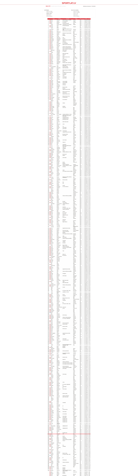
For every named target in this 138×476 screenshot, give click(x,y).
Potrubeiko (58, 304)
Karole (58, 236)
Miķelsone (58, 425)
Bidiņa (58, 239)
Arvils (52, 54)
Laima (52, 469)
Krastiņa (58, 379)
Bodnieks (58, 133)
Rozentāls (58, 305)
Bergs (58, 346)
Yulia (51, 378)
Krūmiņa (58, 249)
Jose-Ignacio (53, 256)
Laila (51, 332)
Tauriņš (58, 302)
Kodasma (58, 313)
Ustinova (58, 470)
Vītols (57, 211)
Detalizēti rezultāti (54, 6)
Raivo (52, 219)
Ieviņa (58, 205)
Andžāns (58, 136)
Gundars (52, 242)
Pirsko (58, 171)
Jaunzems (58, 173)
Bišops (58, 419)
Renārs (52, 117)
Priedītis (58, 87)
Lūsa (57, 134)
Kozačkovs (58, 55)
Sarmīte (52, 283)
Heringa (58, 374)
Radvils (58, 200)
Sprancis (58, 430)
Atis (51, 175)
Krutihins (58, 217)
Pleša (57, 318)
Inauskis (58, 71)
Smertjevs (58, 225)
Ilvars (52, 85)
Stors (57, 366)
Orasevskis (58, 76)
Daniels (52, 221)
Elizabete (52, 317)
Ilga (51, 386)
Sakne (58, 35)
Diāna (52, 295)
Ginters (52, 134)
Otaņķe (58, 282)
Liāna (52, 404)
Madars (52, 420)
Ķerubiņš (58, 247)
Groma (58, 412)
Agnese (52, 398)
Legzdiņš (58, 310)
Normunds (52, 107)
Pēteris (52, 41)
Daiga (52, 278)
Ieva (51, 263)
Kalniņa (58, 230)
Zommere (58, 283)
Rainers (52, 46)
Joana (52, 245)
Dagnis (52, 154)
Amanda (52, 399)
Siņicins (58, 21)
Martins (52, 148)
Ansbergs (58, 147)
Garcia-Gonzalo (59, 256)
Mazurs (58, 175)
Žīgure (58, 464)
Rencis (58, 142)
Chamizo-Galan (59, 24)
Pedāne (58, 267)
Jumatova (58, 56)
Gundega (52, 39)
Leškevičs (58, 376)
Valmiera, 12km (49, 13)
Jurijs (51, 104)
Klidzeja (58, 360)
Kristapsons (58, 61)
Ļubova (52, 427)
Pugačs (58, 128)
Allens (58, 107)
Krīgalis (58, 330)
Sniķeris (58, 387)
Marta (52, 337)
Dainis (52, 25)
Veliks (58, 241)
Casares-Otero (59, 165)
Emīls (52, 211)
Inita (51, 360)
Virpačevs (58, 246)
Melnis (58, 437)
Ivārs (51, 437)
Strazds (58, 311)
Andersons (58, 74)
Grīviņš (58, 238)
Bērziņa (58, 431)
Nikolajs (52, 316)
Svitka (58, 195)
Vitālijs (52, 273)
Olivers (52, 368)
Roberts (52, 193)
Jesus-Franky (53, 114)
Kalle (51, 312)
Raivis (52, 238)
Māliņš (58, 27)
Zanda (52, 367)
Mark (52, 319)
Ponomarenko (59, 429)
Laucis (58, 180)
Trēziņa (58, 149)
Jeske (57, 218)
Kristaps (52, 128)
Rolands (52, 113)
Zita (51, 342)
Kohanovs (58, 301)
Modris (52, 250)
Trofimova (58, 288)
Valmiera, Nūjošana (49, 16)
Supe (57, 122)
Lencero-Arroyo (59, 203)
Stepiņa (58, 265)
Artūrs (52, 26)
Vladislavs (52, 395)
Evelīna (52, 196)
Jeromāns (58, 157)
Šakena (58, 384)
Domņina (58, 97)
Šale (57, 144)
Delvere (58, 469)
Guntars (52, 71)
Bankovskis (58, 253)
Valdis (52, 155)
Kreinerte (58, 342)
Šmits (57, 154)
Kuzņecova (58, 124)
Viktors (52, 419)
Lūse (57, 70)
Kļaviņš (58, 75)
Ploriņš (58, 193)
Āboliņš (58, 63)
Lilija (51, 179)
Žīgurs (58, 463)
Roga (57, 83)
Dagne (52, 249)
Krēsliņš (58, 240)
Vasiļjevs (58, 117)
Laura (52, 229)
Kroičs (58, 109)
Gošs (57, 65)
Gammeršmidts (59, 130)
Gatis (52, 201)
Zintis (52, 158)
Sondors (58, 254)
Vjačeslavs (52, 106)
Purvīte (58, 424)
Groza (58, 222)
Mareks (52, 98)
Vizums (58, 191)
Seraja (58, 466)
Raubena (58, 415)
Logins (58, 201)
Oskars (52, 58)
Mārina (58, 398)
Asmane (58, 386)
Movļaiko (58, 257)
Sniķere (58, 408)
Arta (51, 424)
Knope (58, 467)
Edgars (52, 216)
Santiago (52, 151)
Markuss (52, 428)
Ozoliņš (58, 33)
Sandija (52, 84)
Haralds (52, 110)
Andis (52, 35)
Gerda (52, 423)
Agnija (52, 81)
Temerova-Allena (59, 307)
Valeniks (58, 106)
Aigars (52, 153)
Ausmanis (58, 166)
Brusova (58, 294)
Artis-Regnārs (53, 333)
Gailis (57, 210)
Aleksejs (52, 338)
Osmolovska (59, 442)
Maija (52, 145)
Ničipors (58, 34)
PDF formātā (59, 6)
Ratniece (58, 458)
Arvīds (52, 440)
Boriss (52, 393)
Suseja (58, 441)
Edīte (51, 325)
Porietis (58, 327)
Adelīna (52, 385)
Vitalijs (52, 344)
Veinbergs (58, 383)
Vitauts (52, 180)
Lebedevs (58, 187)
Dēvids (52, 61)
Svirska (58, 60)
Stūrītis (58, 125)
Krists (52, 21)
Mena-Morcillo (59, 151)
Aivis (51, 112)
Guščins (58, 393)
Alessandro (52, 348)
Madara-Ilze (53, 350)
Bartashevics (59, 447)
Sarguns (58, 185)
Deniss (52, 217)
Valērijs (52, 259)
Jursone (58, 229)
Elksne (58, 233)
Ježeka (58, 356)
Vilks (57, 358)
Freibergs (58, 52)
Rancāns (58, 163)
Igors (52, 120)
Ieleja (57, 369)
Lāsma (52, 192)
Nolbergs (58, 156)
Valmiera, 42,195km (49, 11)
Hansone (58, 396)
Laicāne (58, 73)
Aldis (51, 430)
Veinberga (58, 317)
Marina (52, 56)
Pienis (58, 219)
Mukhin (58, 29)
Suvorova (58, 121)
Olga (51, 60)
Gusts (52, 62)
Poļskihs (58, 377)
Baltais (58, 438)
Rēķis (57, 221)
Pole (57, 167)
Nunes (58, 30)
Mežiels (58, 23)
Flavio (52, 30)
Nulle (57, 138)
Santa (52, 457)
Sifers (58, 143)
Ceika (57, 332)
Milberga (58, 361)
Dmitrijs (52, 34)
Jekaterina (52, 336)
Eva (51, 408)
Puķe (57, 100)
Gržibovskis (58, 92)
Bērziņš (58, 224)
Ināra (52, 70)
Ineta (52, 431)
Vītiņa (58, 320)
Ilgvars (52, 207)
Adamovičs (58, 37)
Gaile (57, 89)
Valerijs (52, 279)
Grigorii (52, 29)
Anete (52, 274)
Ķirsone (58, 474)
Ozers (58, 266)
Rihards (52, 63)
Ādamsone (58, 81)
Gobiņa (58, 208)
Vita (51, 258)
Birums (58, 47)
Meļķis (58, 42)
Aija (51, 272)
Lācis (57, 194)
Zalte (57, 270)
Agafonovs (58, 62)
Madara (52, 318)
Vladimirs (52, 136)
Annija (52, 208)
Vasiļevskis (58, 368)
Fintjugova (58, 427)
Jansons (58, 110)
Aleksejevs (58, 344)
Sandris (52, 254)
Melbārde (58, 385)
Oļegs (52, 202)
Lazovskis (58, 79)
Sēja (57, 359)
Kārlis (52, 59)
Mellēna (58, 373)
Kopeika (58, 105)
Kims (51, 143)
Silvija (52, 324)
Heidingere (58, 39)
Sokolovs (58, 261)
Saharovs (58, 139)
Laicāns (58, 250)
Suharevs (58, 158)
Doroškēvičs (59, 375)
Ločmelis (58, 153)
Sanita (52, 73)
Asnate (52, 80)
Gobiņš (58, 290)
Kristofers (52, 157)
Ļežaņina (58, 336)
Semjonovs (58, 316)
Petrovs (58, 382)
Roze (57, 137)
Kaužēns (58, 170)
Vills (57, 262)
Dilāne (58, 289)
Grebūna (58, 350)
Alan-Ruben (52, 203)
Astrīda (52, 417)
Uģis (51, 53)
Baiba (52, 287)
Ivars (51, 76)
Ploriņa (58, 337)
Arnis (52, 413)
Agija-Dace (52, 239)
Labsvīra (58, 228)
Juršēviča (58, 357)
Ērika (51, 275)
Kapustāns (58, 51)
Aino (51, 65)
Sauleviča (58, 416)
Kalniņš (58, 115)
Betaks (58, 303)
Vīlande (58, 418)
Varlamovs (58, 226)
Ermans (58, 440)
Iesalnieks (58, 213)
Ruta (51, 441)
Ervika (58, 324)
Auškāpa (58, 365)
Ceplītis (58, 159)
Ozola (58, 446)
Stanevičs (58, 127)
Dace (52, 186)
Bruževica (58, 274)
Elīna (51, 264)
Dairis (52, 133)
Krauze (58, 183)
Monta (52, 392)
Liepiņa (58, 392)
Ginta (52, 329)
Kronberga (58, 91)
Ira (51, 401)
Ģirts (51, 72)
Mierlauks (58, 362)
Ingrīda (52, 444)
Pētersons (58, 45)
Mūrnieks (58, 22)
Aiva (51, 373)
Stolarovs (58, 104)
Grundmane (58, 179)
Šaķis (57, 93)
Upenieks (58, 99)
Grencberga (58, 43)
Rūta (51, 230)
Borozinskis (58, 67)
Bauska (58, 192)
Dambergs (58, 90)
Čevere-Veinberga (58, 423)
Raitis (52, 92)
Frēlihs (58, 400)
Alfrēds (52, 200)
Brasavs (58, 44)
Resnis (58, 276)
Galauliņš (58, 212)
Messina (58, 348)
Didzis (52, 115)
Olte (57, 287)
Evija (51, 289)
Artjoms (52, 225)
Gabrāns (58, 150)
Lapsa (58, 367)
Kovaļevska (58, 186)
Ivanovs (58, 202)
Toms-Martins (53, 93)
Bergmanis (58, 85)
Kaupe (58, 231)
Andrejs (52, 87)
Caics (57, 129)
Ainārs (52, 82)
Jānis (51, 22)
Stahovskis (58, 141)
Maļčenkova (58, 321)
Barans (58, 209)
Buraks (58, 135)
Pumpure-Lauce (59, 325)
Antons (52, 377)
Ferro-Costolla (59, 114)
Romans (52, 187)
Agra (51, 369)
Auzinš (58, 112)
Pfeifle (58, 391)
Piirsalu (58, 455)
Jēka (57, 444)
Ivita (51, 144)
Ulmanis (58, 184)
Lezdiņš (58, 88)
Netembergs (59, 237)
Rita (51, 458)
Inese (52, 446)
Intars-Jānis (52, 366)
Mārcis (52, 37)
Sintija (52, 432)
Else (57, 80)
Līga (51, 335)
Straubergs (58, 82)
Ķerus (58, 108)
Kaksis (58, 255)
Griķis (58, 118)
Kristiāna (52, 167)
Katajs (58, 334)
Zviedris (58, 46)
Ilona (51, 361)
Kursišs (58, 113)
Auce (51, 356)
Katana (58, 439)
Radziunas (58, 50)
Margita (52, 309)
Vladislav (52, 429)
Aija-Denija (52, 149)
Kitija (51, 233)
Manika (58, 421)
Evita (51, 43)
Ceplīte (58, 264)
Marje (52, 455)
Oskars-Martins (53, 66)
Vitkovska (58, 295)
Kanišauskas (59, 38)
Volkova (58, 473)
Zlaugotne (58, 335)
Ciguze (58, 410)
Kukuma (58, 300)
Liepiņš (58, 164)
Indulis (52, 108)
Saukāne (58, 445)
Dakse (58, 278)
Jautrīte (52, 267)
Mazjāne (58, 349)
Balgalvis (58, 204)
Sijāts (57, 234)
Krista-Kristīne (53, 425)
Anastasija (52, 97)
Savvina (58, 299)
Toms (52, 246)
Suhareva (58, 178)
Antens (58, 216)
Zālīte (58, 475)
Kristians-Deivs (53, 284)
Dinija (52, 328)
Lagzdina (58, 309)
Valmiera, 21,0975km (49, 12)
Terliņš (58, 172)
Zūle (57, 449)
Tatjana (52, 124)
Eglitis (58, 66)
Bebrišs (58, 207)
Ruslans (52, 75)
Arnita (52, 293)
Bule (57, 371)
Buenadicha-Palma (59, 292)
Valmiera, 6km (48, 14)
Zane (52, 174)
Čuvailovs (58, 338)
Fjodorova (58, 258)
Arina (52, 321)
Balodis (58, 308)
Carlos (52, 24)
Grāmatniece (59, 341)
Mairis (52, 45)
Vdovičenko (58, 411)
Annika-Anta (53, 265)
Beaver (58, 319)
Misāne (58, 196)
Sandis (52, 52)
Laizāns (58, 370)
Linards (52, 463)
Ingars (52, 209)
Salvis (52, 44)
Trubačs (58, 41)
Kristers (52, 375)
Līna (51, 89)
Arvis (51, 101)
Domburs (58, 220)
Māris (52, 42)
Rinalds (52, 138)
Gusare (58, 329)
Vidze (57, 436)
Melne (58, 293)
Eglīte (57, 420)
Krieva (58, 403)
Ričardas (52, 38)
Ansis (52, 147)
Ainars (52, 142)
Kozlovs (58, 120)
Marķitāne (58, 457)
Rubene (58, 354)
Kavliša (58, 456)
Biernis (58, 281)
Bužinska (58, 275)
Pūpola (58, 145)
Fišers (58, 72)
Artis (51, 194)
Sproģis (58, 126)
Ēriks (51, 301)
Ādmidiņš (58, 259)
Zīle (57, 432)
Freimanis (58, 182)
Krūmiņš (58, 98)
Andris (52, 55)
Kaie (51, 313)
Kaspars (52, 36)
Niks (51, 135)
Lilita (51, 371)
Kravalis (58, 36)
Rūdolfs (52, 462)
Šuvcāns (58, 162)
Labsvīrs (58, 333)
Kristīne (52, 83)
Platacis (58, 177)
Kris (51, 448)
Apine (57, 263)
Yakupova (58, 378)
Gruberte (58, 174)
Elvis (51, 127)
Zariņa (58, 188)
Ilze (51, 445)
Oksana (52, 296)
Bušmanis (58, 54)
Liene (52, 188)
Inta (51, 396)
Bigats (58, 68)
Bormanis (58, 58)
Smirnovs (58, 395)
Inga (51, 91)
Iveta (51, 121)
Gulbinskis (58, 148)
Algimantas (52, 50)
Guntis (52, 27)
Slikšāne (58, 119)
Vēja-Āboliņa (59, 417)
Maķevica (58, 453)
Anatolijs (52, 226)
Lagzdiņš (58, 53)
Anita (52, 205)
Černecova (58, 404)
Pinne (57, 353)
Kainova (58, 296)
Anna (52, 307)
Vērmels (58, 413)
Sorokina (58, 84)
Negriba (58, 461)
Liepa (57, 26)
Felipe (52, 165)
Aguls (57, 273)
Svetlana (52, 178)
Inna (51, 357)
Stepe (58, 25)
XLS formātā (64, 6)
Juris (51, 79)
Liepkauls (58, 59)
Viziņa (58, 450)
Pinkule (58, 328)
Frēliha (58, 399)
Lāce (57, 272)
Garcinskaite (59, 245)
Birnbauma (58, 433)
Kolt (57, 312)
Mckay (58, 448)
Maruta (52, 326)
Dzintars (52, 185)
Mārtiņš (52, 47)
